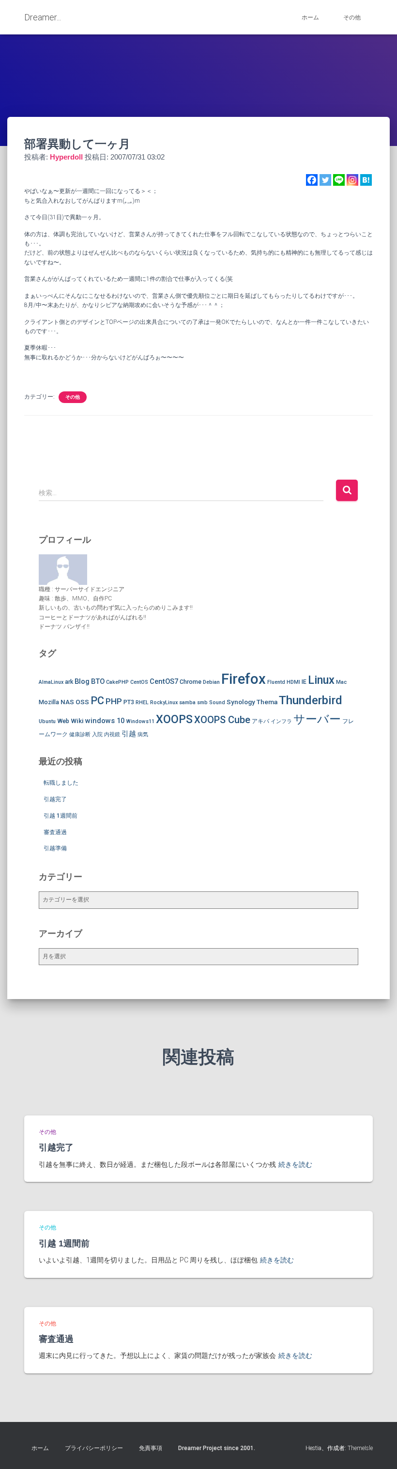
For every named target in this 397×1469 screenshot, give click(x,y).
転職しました (61, 782)
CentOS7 (164, 681)
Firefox (243, 679)
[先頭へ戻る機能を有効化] (378, 1449)
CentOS (139, 682)
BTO (98, 681)
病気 (142, 734)
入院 (97, 734)
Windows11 (140, 721)
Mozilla (49, 702)
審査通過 (55, 832)
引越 (129, 733)
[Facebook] (312, 180)
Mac (341, 682)
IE (304, 681)
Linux (321, 680)
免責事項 (150, 1448)
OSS (82, 702)
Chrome (190, 681)
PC (97, 700)
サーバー (317, 719)
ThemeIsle (360, 1448)
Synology (241, 702)
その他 (352, 17)
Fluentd (276, 682)
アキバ (260, 721)
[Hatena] (366, 180)
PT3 (128, 702)
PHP (114, 701)
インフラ (281, 721)
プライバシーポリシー (94, 1448)
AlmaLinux (51, 682)
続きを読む (295, 1164)
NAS (67, 702)
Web (63, 721)
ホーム (310, 17)
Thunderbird (310, 700)
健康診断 (80, 734)
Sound (217, 702)
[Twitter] (325, 180)
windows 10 (104, 720)
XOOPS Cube (222, 720)
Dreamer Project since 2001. (216, 1448)
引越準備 (55, 848)
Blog (82, 681)
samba (187, 702)
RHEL (142, 702)
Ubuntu (47, 721)
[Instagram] (352, 180)
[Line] (339, 180)
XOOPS (174, 719)
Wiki (77, 721)
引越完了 (55, 799)
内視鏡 (112, 734)
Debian (211, 682)
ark (69, 681)
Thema (267, 702)
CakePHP (117, 682)
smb (202, 702)
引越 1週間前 (60, 815)
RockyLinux (164, 702)
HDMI (293, 682)
